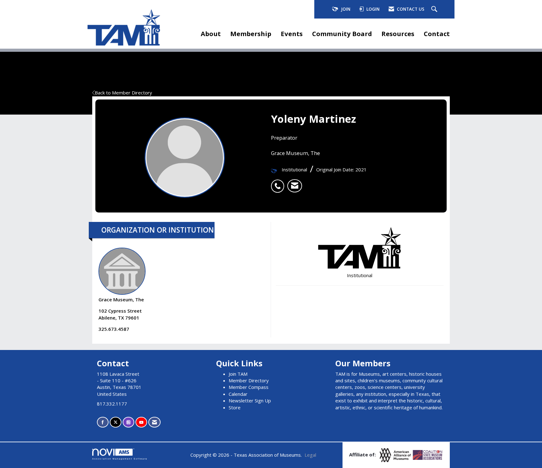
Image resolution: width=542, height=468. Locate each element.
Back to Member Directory (123, 92)
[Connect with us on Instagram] (128, 422)
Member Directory (249, 380)
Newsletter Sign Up (250, 400)
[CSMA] (428, 454)
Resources (397, 33)
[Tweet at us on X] (115, 422)
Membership (250, 33)
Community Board (342, 33)
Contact (437, 33)
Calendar (238, 394)
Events (292, 33)
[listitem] (279, 182)
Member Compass (248, 387)
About (211, 33)
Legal (310, 455)
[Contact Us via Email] (154, 422)
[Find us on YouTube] (141, 422)
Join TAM (238, 374)
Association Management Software (119, 459)
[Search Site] (435, 9)
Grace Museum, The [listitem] (121, 299)
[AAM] (396, 454)
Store (235, 407)
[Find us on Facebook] (103, 422)
